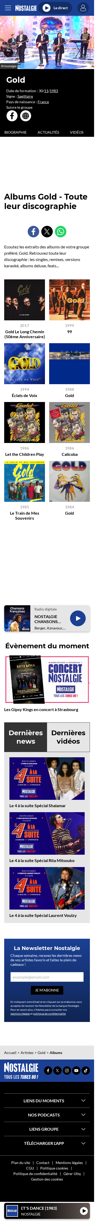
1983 (54, 90)
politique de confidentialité (49, 1013)
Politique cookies (54, 1168)
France (43, 102)
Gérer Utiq (72, 1173)
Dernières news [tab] (26, 737)
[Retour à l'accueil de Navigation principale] (26, 8)
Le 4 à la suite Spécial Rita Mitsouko (41, 860)
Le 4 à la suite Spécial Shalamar (37, 805)
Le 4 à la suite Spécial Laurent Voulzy (43, 915)
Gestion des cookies (47, 1179)
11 (46, 90)
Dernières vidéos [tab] (68, 737)
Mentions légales (69, 1162)
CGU (30, 1168)
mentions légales (20, 1013)
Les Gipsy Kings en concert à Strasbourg (41, 709)
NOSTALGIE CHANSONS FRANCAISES (47, 619)
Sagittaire (25, 96)
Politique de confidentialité (35, 1173)
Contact (42, 1162)
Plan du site (20, 1162)
